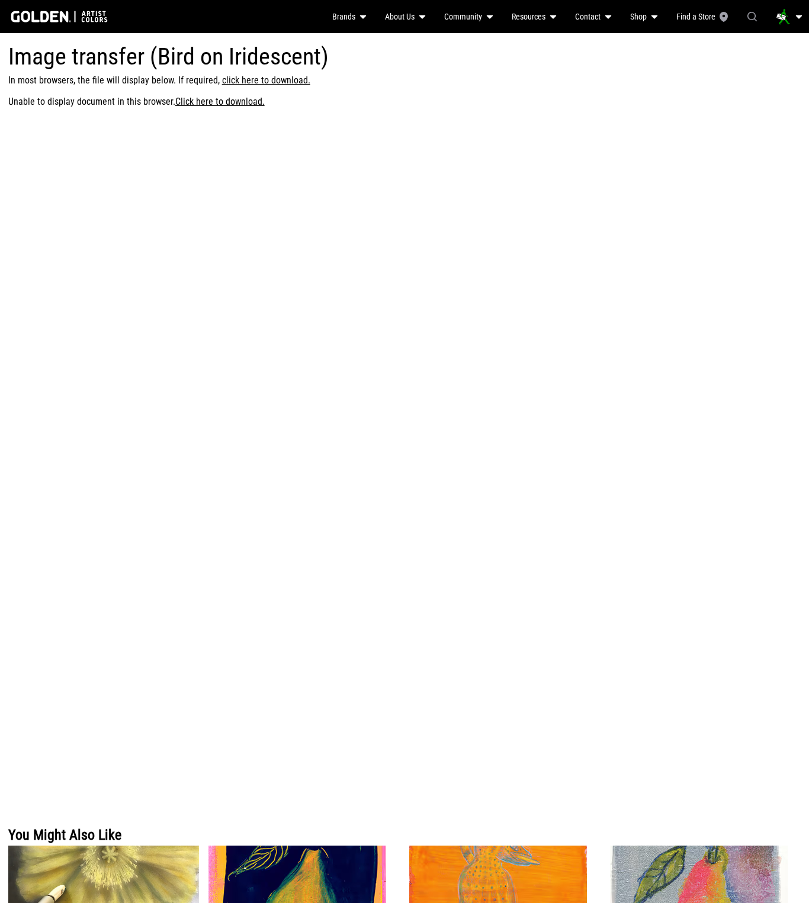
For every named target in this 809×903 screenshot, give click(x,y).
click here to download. (266, 80)
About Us (400, 16)
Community (463, 16)
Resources (528, 16)
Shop (638, 16)
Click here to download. (220, 101)
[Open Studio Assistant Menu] (789, 17)
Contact (588, 16)
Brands (343, 16)
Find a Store (695, 16)
